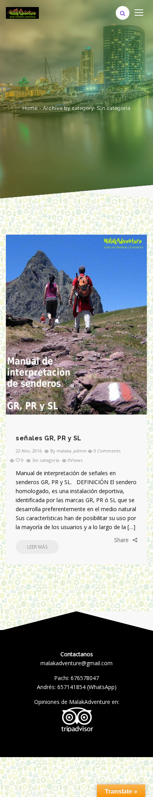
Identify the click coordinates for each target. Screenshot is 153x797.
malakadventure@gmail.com (76, 663)
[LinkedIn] (125, 540)
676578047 (85, 678)
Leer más (37, 547)
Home (30, 108)
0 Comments (107, 451)
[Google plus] (113, 540)
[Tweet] (102, 540)
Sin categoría (45, 460)
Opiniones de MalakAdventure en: (76, 701)
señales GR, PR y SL (49, 438)
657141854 (71, 687)
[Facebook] (90, 540)
